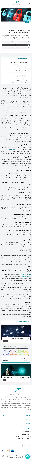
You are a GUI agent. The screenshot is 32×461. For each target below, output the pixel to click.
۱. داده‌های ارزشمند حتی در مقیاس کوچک (19, 65)
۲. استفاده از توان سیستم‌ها (22, 66)
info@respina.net (25, 434)
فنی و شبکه (6, 341)
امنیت (5, 380)
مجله (15, 26)
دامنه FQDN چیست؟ (24, 358)
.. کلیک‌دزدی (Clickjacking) (22, 81)
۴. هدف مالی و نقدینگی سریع (22, 70)
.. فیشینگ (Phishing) (23, 75)
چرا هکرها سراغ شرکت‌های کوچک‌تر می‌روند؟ (19, 62)
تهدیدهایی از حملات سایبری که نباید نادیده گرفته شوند (16, 73)
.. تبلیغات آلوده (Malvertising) (21, 79)
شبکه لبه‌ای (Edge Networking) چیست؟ (19, 339)
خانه (18, 26)
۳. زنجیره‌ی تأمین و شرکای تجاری (21, 68)
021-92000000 (26, 431)
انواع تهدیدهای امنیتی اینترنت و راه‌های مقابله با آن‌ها (16, 378)
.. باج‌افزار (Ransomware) (22, 77)
